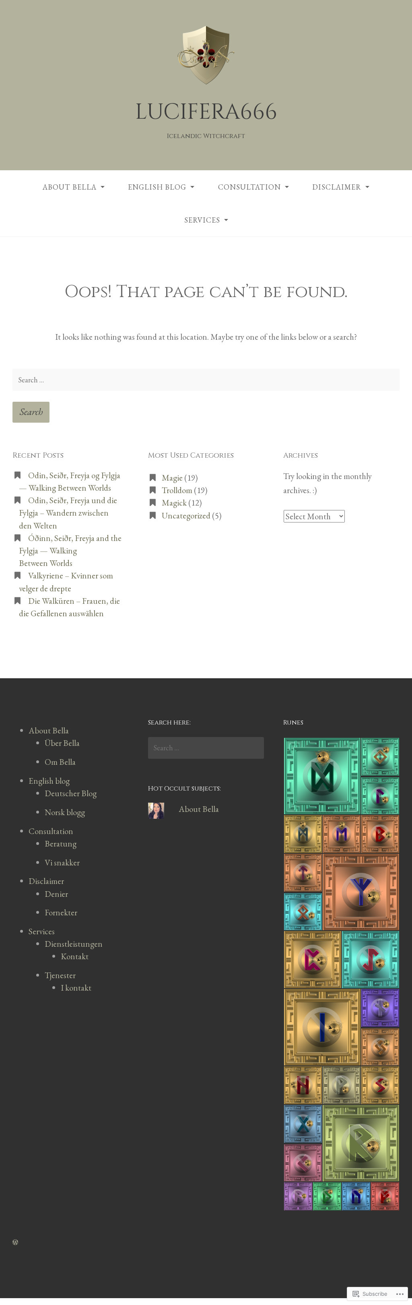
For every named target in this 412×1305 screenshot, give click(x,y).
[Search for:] (206, 380)
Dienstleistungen (74, 943)
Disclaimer (336, 187)
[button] (321, 776)
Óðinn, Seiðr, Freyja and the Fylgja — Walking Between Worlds (70, 550)
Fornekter (61, 912)
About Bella (70, 187)
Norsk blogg (65, 812)
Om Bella (60, 761)
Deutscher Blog (71, 793)
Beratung (60, 843)
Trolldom (177, 490)
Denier (56, 893)
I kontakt (76, 987)
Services (202, 220)
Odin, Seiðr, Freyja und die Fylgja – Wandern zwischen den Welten (68, 513)
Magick (174, 502)
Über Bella (62, 742)
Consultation (249, 187)
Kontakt (75, 956)
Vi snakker (62, 862)
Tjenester (60, 975)
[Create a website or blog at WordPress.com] (15, 1241)
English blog (157, 187)
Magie (172, 477)
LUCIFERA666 (206, 112)
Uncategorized (186, 515)
